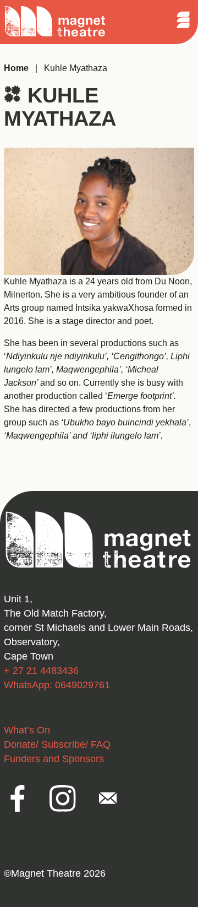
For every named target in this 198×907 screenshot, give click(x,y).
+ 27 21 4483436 (41, 670)
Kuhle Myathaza (75, 68)
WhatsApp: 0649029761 (57, 684)
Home (16, 68)
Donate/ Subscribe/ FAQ (57, 744)
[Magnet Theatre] (55, 35)
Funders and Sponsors (54, 758)
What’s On (27, 730)
